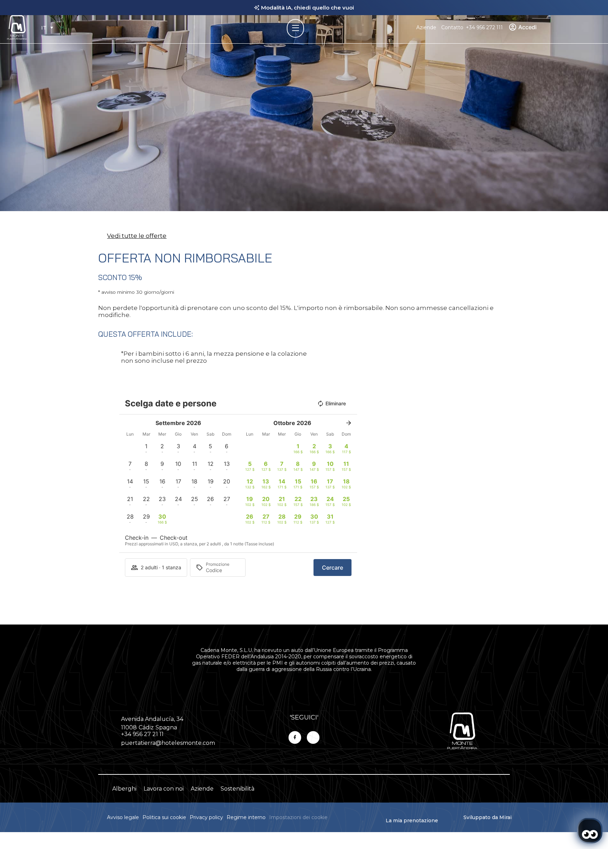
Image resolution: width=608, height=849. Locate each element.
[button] (146, 448)
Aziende (426, 27)
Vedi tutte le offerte (136, 235)
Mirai (505, 817)
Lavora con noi (164, 788)
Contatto (452, 27)
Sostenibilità (237, 788)
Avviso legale (123, 817)
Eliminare (335, 403)
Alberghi (124, 788)
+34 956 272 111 (484, 27)
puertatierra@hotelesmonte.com (168, 743)
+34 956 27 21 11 (142, 734)
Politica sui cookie (164, 817)
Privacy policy (206, 817)
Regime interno (246, 817)
